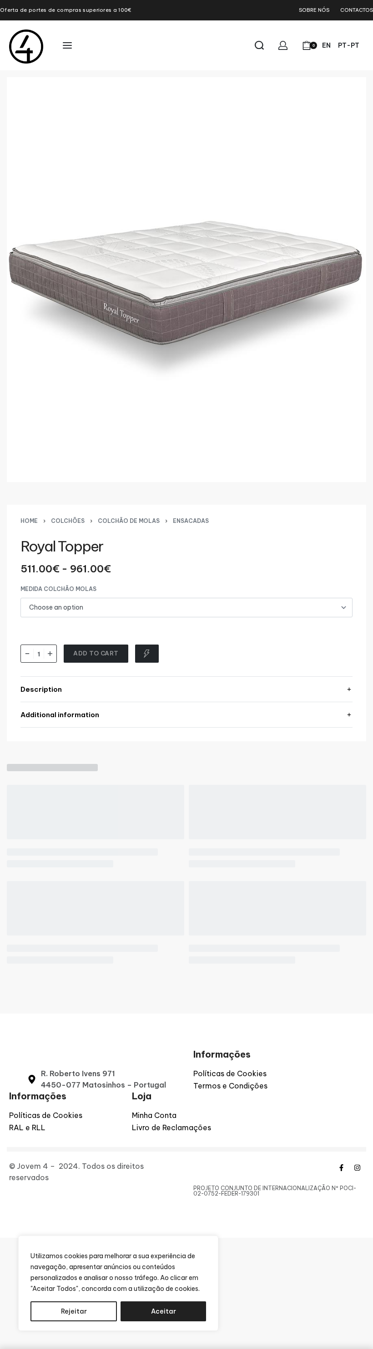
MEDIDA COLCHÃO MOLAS (58, 589)
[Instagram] (357, 1167)
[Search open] (259, 45)
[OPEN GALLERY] (186, 279)
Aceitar (163, 1311)
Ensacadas (191, 520)
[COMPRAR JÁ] (147, 654)
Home (29, 520)
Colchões (68, 520)
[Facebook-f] (341, 1167)
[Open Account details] (283, 45)
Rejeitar (74, 1311)
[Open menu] (67, 45)
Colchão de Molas (129, 520)
